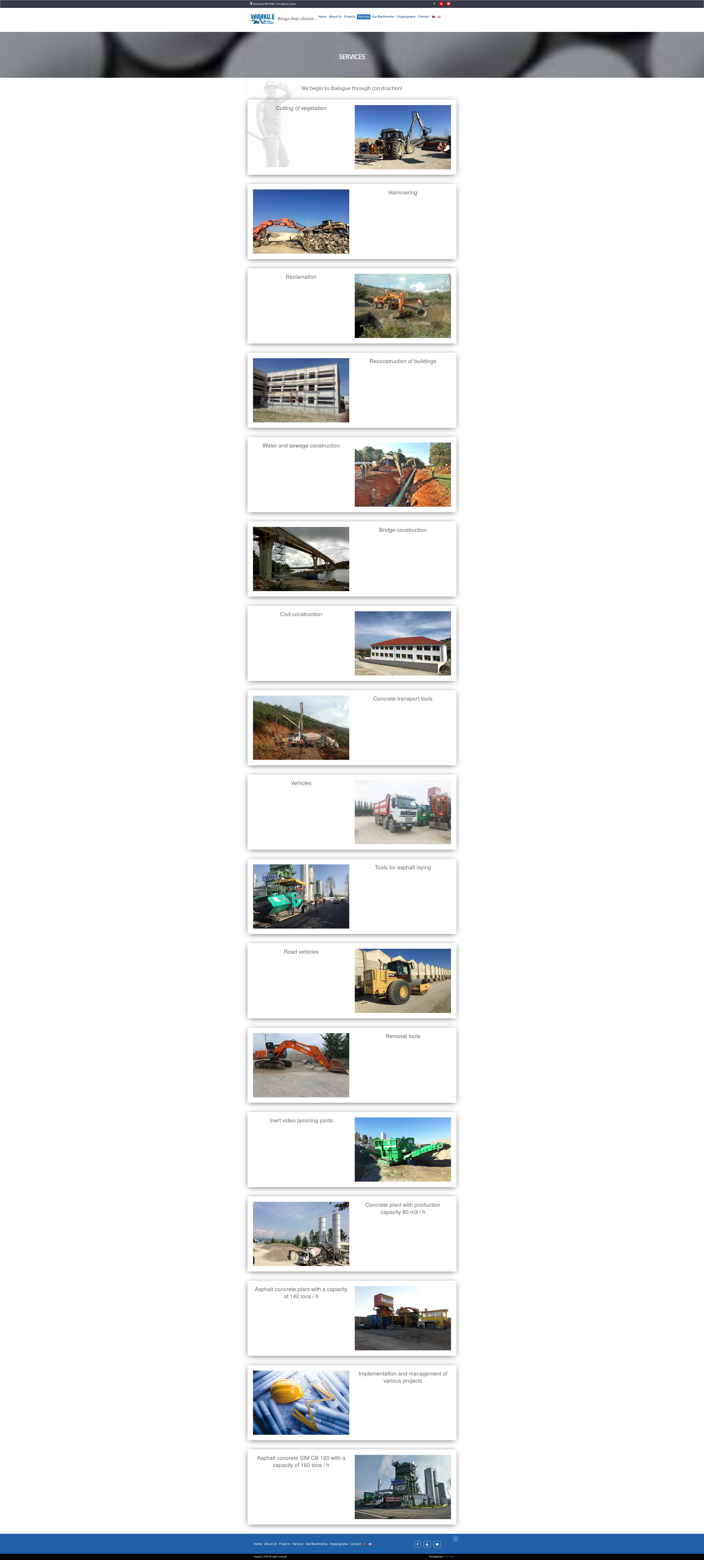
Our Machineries (383, 17)
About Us (335, 17)
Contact (423, 17)
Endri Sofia (448, 1557)
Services (363, 17)
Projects (349, 17)
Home (322, 17)
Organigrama (406, 17)
